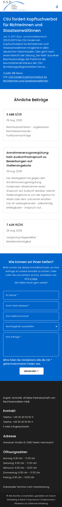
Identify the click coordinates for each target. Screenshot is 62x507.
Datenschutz (47, 499)
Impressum (33, 499)
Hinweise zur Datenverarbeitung (31, 503)
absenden (30, 371)
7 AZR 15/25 (14, 225)
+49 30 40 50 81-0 (23, 417)
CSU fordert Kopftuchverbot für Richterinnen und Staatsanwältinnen (25, 79)
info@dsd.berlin (20, 426)
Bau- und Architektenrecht (32, 36)
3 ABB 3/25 (14, 114)
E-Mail (33, 278)
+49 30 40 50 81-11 (23, 421)
